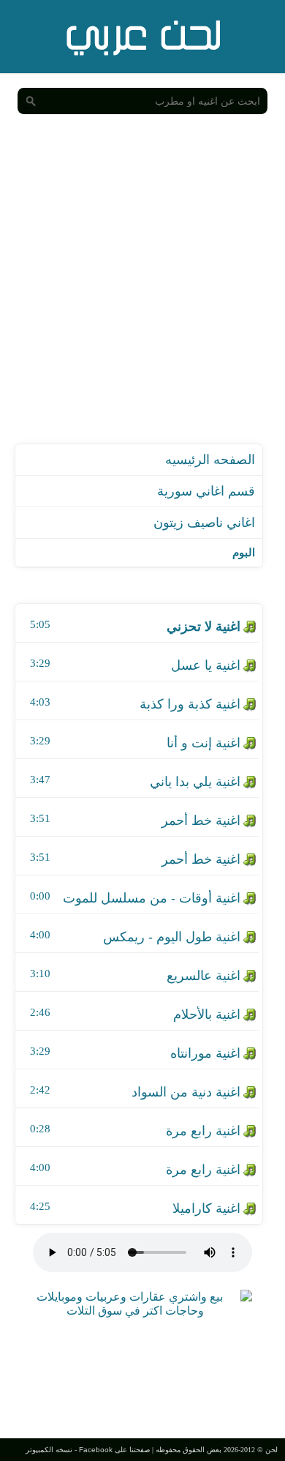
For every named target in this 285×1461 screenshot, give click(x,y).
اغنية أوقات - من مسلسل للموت (151, 898)
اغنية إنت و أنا (203, 743)
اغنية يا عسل (205, 665)
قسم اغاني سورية (206, 491)
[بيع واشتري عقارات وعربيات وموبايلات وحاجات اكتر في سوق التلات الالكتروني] (135, 1310)
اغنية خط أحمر (201, 820)
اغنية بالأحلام (206, 1014)
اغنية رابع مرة (203, 1131)
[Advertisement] (142, 293)
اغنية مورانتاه (205, 1053)
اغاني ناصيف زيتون (204, 522)
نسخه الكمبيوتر (49, 1450)
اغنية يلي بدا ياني (195, 781)
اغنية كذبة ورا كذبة (190, 704)
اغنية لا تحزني (203, 626)
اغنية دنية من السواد (186, 1092)
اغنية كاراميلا (206, 1208)
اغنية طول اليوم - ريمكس (171, 937)
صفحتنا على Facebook (114, 1450)
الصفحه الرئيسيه (210, 459)
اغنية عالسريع (203, 975)
